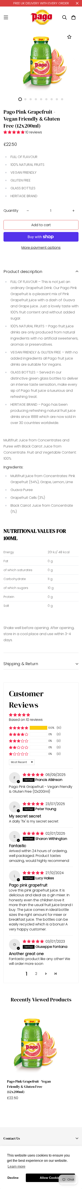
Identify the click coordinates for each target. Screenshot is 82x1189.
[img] (34, 774)
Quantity (10, 210)
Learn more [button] (16, 1166)
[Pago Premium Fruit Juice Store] (41, 17)
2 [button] (36, 973)
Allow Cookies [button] (50, 1177)
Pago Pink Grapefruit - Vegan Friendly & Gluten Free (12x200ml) (29, 1086)
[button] (14, 132)
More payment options (41, 247)
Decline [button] (13, 1177)
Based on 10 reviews (26, 719)
